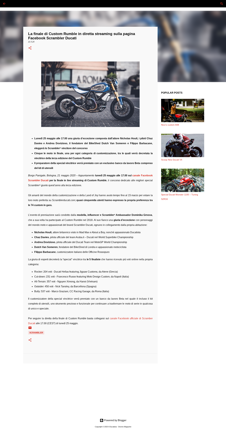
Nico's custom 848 (170, 125)
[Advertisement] (90, 389)
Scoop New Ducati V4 (171, 159)
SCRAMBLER (36, 332)
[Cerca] (13, 3)
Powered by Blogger (114, 420)
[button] (30, 48)
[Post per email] (30, 329)
